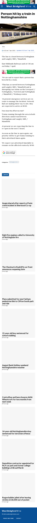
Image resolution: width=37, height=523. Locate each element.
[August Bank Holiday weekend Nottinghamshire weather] (18, 351)
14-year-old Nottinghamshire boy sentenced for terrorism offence (16, 432)
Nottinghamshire (14, 162)
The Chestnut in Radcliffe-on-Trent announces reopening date (17, 268)
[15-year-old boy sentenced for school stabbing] (18, 319)
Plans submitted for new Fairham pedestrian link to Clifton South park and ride (18, 301)
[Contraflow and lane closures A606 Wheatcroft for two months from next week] (18, 383)
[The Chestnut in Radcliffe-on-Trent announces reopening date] (18, 253)
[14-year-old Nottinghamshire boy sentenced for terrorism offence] (18, 417)
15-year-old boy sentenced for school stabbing (15, 334)
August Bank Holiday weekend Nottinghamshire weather (15, 366)
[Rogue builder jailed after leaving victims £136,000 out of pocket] (18, 483)
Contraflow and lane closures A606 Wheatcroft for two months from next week (17, 399)
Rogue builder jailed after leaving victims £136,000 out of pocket (16, 498)
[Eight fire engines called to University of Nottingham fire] (18, 221)
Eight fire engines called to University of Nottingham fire (18, 236)
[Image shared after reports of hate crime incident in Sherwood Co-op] (18, 189)
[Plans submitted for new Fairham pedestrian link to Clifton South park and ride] (18, 285)
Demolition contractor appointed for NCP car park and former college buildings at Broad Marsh (18, 465)
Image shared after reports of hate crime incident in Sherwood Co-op (17, 204)
